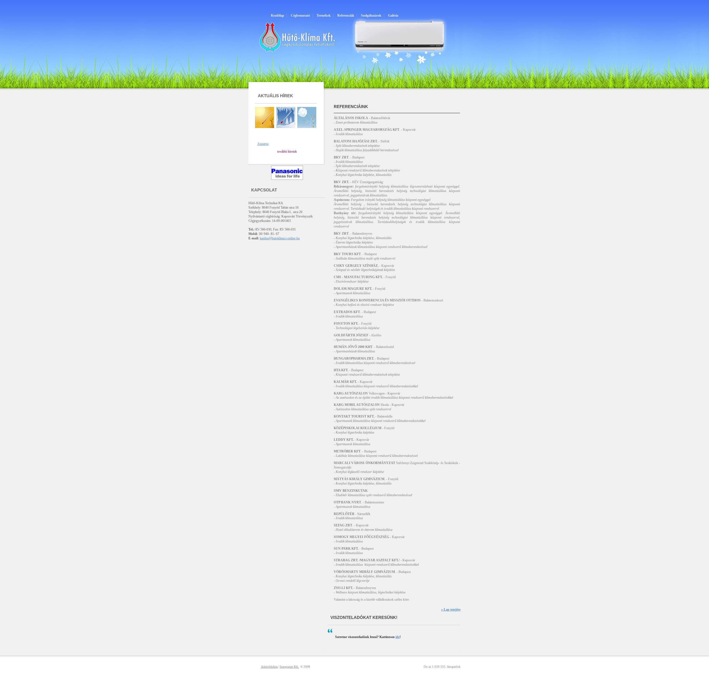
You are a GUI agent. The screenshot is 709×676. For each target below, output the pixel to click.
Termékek (324, 15)
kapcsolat (264, 190)
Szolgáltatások (371, 15)
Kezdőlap (277, 15)
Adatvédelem (269, 666)
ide (397, 637)
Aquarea (262, 144)
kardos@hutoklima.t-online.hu (280, 238)
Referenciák (345, 15)
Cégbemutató (300, 15)
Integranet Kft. (289, 666)
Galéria (393, 15)
